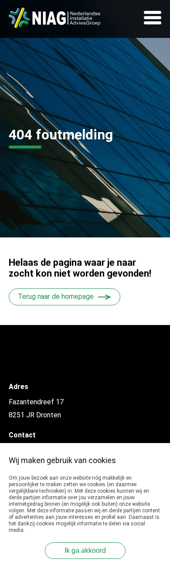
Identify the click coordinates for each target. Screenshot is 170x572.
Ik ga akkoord (85, 550)
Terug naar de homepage (56, 296)
